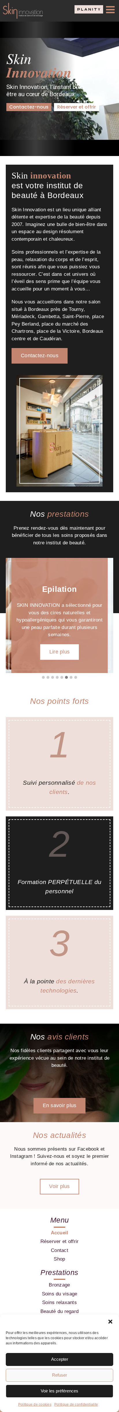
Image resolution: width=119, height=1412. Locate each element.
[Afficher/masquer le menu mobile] (111, 9)
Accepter (59, 1359)
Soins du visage (59, 1294)
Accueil (59, 1233)
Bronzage (59, 1285)
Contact (59, 1250)
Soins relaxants (59, 1302)
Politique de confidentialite (76, 1405)
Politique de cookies (34, 1405)
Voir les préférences (59, 1390)
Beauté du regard (59, 1311)
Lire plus (59, 652)
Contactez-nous (29, 107)
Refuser (59, 1375)
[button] (110, 1321)
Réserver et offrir (76, 107)
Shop (59, 1259)
